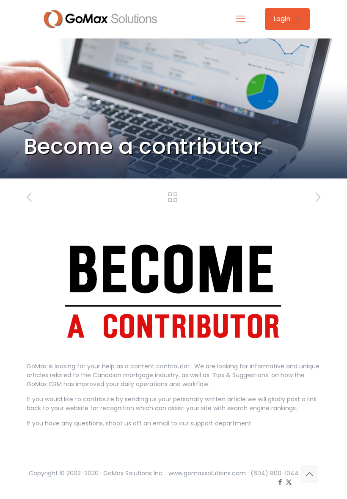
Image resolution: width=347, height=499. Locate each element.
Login (281, 19)
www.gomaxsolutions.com (207, 473)
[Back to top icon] (309, 474)
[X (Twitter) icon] (289, 481)
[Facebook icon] (280, 481)
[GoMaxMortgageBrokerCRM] (105, 19)
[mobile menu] (241, 19)
